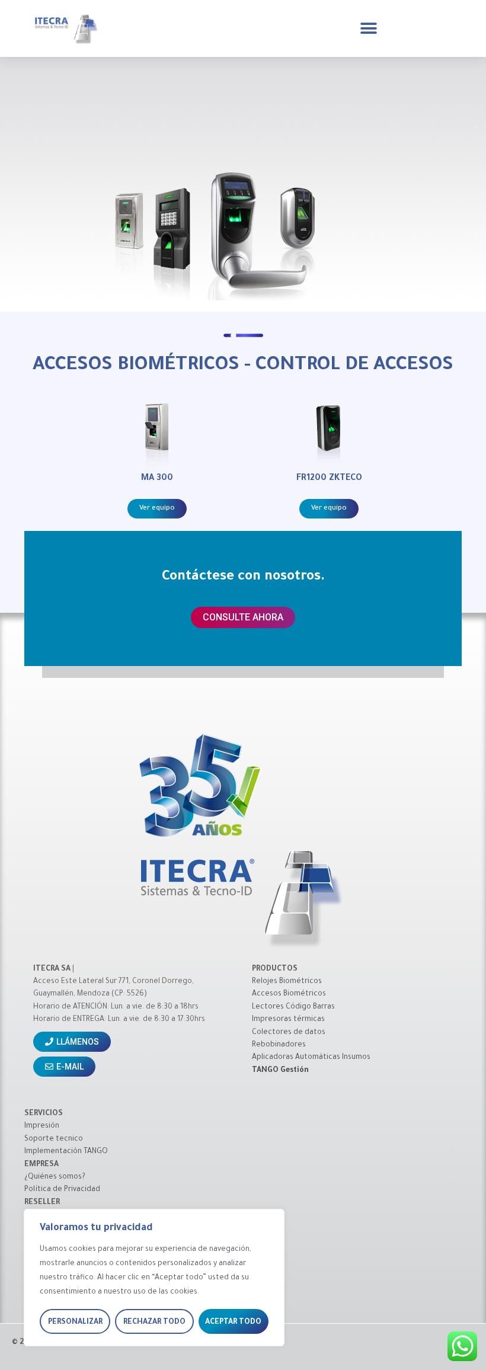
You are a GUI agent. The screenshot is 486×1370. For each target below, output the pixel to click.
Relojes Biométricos (287, 982)
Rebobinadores (279, 1045)
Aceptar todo (233, 1322)
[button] (368, 28)
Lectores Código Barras (293, 1007)
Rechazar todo (154, 1322)
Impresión (41, 1126)
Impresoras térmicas (288, 1020)
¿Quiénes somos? (54, 1177)
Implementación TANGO (66, 1152)
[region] (154, 1277)
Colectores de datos (288, 1033)
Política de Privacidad (62, 1190)
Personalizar (75, 1322)
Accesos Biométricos (289, 994)
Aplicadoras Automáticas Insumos (311, 1058)
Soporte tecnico (53, 1139)
